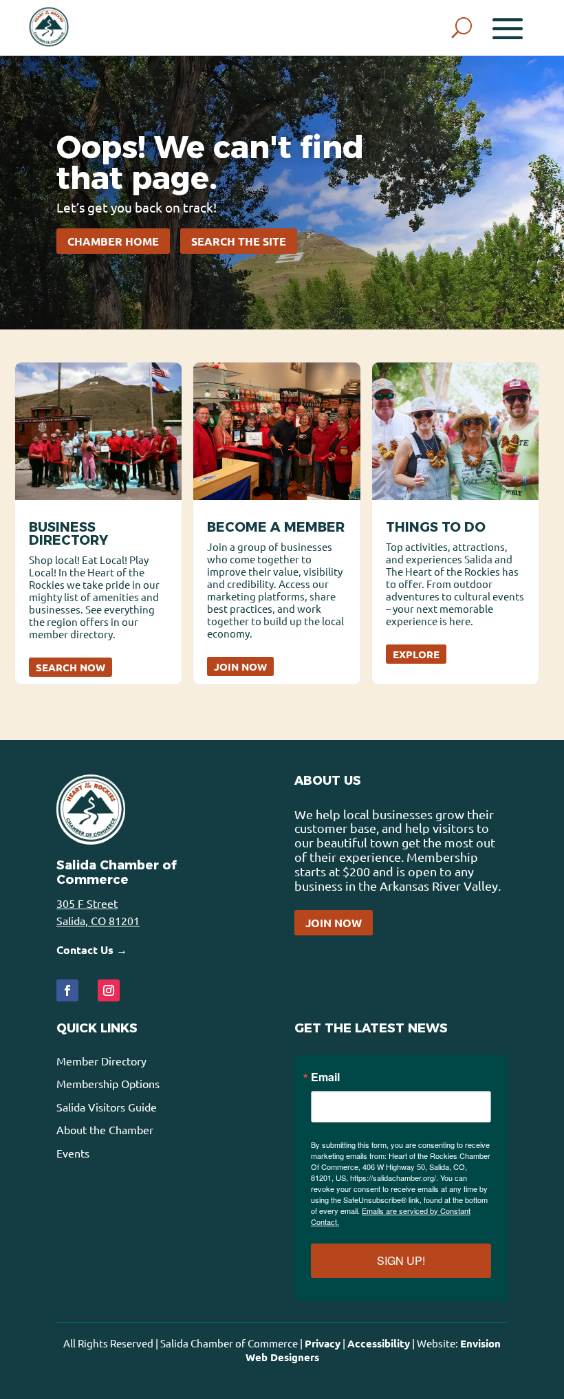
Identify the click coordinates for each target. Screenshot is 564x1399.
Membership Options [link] (108, 1083)
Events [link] (72, 1153)
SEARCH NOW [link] (70, 667)
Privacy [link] (322, 1343)
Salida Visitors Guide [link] (106, 1107)
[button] (508, 27)
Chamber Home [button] (113, 241)
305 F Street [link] (87, 903)
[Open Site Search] (462, 27)
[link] (48, 27)
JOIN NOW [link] (240, 666)
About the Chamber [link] (104, 1129)
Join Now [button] (333, 922)
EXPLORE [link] (416, 654)
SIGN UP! (401, 1260)
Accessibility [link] (378, 1343)
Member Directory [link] (101, 1060)
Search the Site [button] (238, 241)
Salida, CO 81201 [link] (98, 920)
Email (325, 1077)
